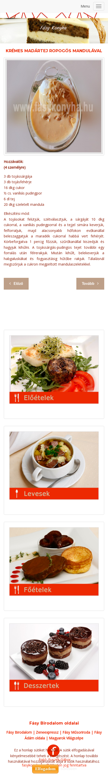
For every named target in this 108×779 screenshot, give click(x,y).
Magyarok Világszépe (66, 738)
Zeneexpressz (47, 732)
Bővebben (69, 768)
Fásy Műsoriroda (76, 732)
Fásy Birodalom (19, 732)
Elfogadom (45, 768)
